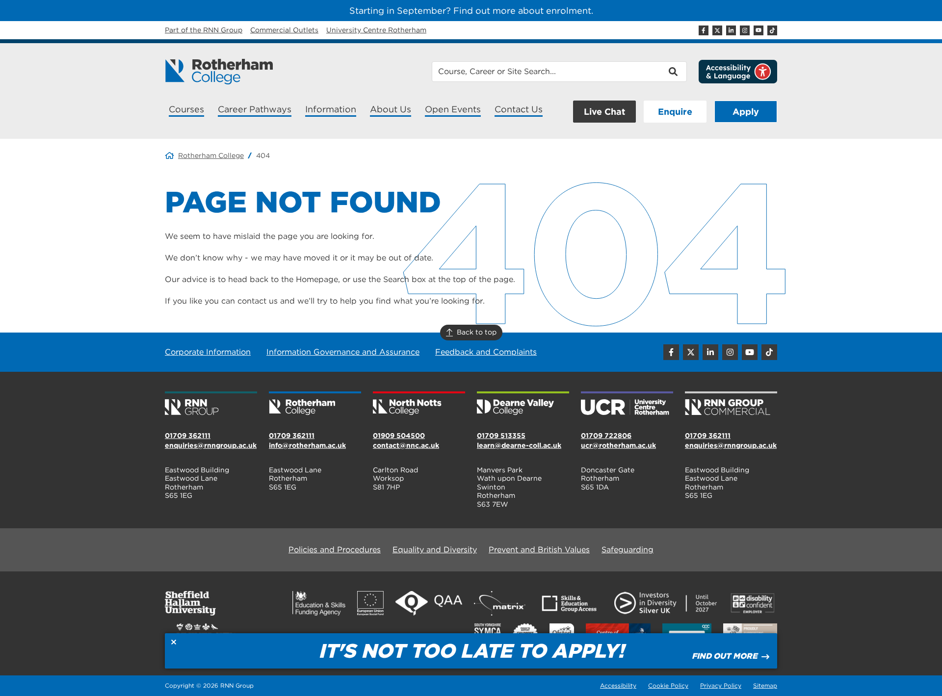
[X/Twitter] (717, 30)
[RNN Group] (211, 404)
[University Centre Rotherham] (627, 404)
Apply (746, 111)
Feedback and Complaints (486, 352)
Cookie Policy (668, 685)
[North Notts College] (419, 404)
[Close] (174, 642)
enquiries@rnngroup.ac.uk (211, 445)
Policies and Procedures (334, 549)
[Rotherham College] (219, 71)
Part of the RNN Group (203, 30)
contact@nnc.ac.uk (406, 445)
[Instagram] (745, 30)
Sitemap (765, 685)
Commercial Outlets (284, 30)
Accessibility (618, 685)
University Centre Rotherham (376, 30)
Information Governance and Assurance (342, 352)
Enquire (675, 111)
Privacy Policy (720, 685)
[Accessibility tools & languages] (738, 71)
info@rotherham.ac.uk (307, 445)
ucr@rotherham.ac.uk (618, 445)
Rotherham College (211, 155)
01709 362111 (187, 435)
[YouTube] (758, 30)
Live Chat (604, 111)
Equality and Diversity (434, 549)
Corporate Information (208, 352)
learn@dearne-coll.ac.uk (519, 445)
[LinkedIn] (731, 30)
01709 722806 (606, 435)
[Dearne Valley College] (523, 404)
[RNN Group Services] (731, 404)
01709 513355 (501, 435)
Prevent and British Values (539, 549)
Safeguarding (628, 549)
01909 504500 (399, 435)
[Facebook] (703, 30)
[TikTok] (772, 30)
